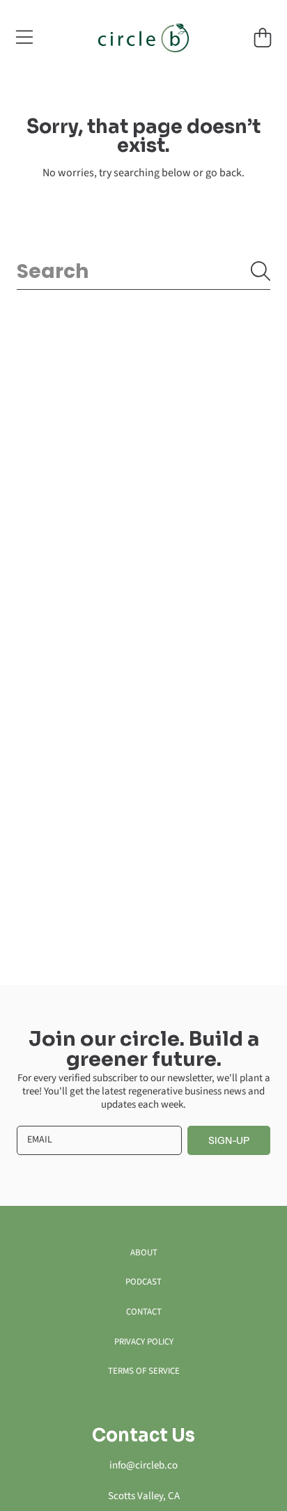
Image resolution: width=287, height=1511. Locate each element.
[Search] (260, 271)
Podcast (143, 1282)
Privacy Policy (143, 1341)
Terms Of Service (144, 1371)
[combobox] (143, 271)
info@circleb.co (143, 1465)
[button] (24, 37)
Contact (144, 1311)
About (143, 1252)
